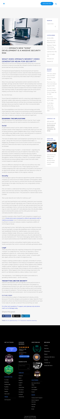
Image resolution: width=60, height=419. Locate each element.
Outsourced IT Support (36, 397)
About (45, 354)
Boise (32, 409)
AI (6, 320)
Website (49, 61)
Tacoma (6, 389)
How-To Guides (51, 54)
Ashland (20, 380)
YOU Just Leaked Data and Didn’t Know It (51, 75)
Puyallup (6, 386)
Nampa (33, 406)
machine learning (32, 320)
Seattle (6, 391)
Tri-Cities (6, 379)
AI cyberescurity (12, 320)
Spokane (6, 382)
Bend (20, 378)
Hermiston (21, 389)
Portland (21, 394)
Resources (47, 351)
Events (46, 360)
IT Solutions (22, 320)
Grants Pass (21, 387)
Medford (21, 375)
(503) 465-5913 (47, 3)
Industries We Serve (49, 357)
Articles (49, 38)
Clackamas (21, 396)
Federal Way (7, 384)
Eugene (20, 382)
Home (46, 345)
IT (18, 320)
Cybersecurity (50, 51)
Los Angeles (34, 389)
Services (46, 348)
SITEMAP (26, 417)
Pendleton (21, 392)
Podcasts (49, 58)
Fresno (33, 391)
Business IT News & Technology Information (51, 47)
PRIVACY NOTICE (32, 417)
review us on (23, 356)
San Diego (34, 387)
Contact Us (12, 349)
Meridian (33, 404)
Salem (20, 385)
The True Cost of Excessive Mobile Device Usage (51, 90)
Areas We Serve (48, 365)
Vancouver (7, 393)
